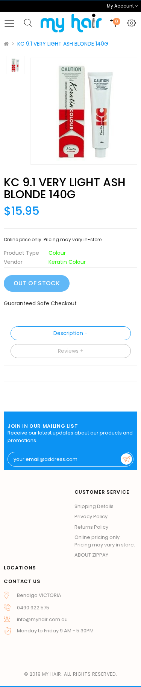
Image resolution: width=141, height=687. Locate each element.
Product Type (21, 253)
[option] (83, 111)
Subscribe (126, 459)
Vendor (13, 262)
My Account (121, 6)
